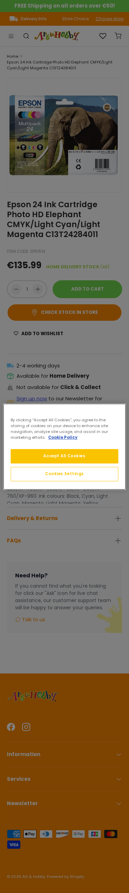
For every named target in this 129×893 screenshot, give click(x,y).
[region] (64, 446)
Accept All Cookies (64, 456)
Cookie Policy (62, 437)
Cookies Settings (64, 474)
